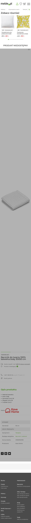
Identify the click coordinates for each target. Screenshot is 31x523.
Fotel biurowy (4, 486)
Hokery (3, 493)
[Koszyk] (24, 4)
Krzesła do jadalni (5, 503)
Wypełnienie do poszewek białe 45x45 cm (7, 33)
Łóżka (2, 514)
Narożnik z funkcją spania (23, 486)
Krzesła (3, 501)
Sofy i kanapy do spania (23, 495)
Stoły (18, 503)
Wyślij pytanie (8, 378)
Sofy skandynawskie (22, 497)
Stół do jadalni (20, 504)
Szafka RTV (20, 512)
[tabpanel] (8, 26)
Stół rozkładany (21, 506)
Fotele (3, 484)
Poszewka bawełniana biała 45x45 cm (22, 33)
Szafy (18, 517)
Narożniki (20, 484)
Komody (3, 497)
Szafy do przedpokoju (22, 519)
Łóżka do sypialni (5, 516)
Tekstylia (18, 433)
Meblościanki (21, 480)
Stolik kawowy (21, 510)
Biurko (3, 480)
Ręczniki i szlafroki (21, 436)
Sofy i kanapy (21, 492)
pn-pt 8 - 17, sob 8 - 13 (14, 375)
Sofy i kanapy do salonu (23, 493)
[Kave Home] (12, 410)
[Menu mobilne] (28, 4)
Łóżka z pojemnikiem (6, 518)
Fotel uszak (4, 488)
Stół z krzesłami (21, 508)
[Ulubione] (21, 4)
